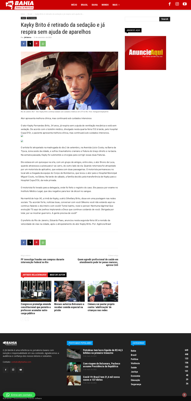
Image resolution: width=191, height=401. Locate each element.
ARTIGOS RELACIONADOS (34, 274)
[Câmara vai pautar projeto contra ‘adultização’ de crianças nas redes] (103, 291)
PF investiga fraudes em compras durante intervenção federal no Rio (42, 261)
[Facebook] (169, 5)
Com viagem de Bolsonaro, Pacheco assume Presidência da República (101, 365)
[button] (19, 395)
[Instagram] (177, 5)
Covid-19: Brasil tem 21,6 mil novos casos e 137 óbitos (101, 378)
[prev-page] (22, 319)
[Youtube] (184, 5)
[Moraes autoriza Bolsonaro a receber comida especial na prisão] (69, 291)
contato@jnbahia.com (21, 362)
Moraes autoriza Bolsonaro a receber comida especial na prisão (69, 307)
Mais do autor (57, 274)
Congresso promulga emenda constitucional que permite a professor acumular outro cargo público (36, 309)
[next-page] (27, 319)
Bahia (95, 4)
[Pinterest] (36, 43)
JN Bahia (27, 37)
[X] (30, 43)
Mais (115, 4)
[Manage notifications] (184, 395)
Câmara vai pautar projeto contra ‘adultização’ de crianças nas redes (101, 307)
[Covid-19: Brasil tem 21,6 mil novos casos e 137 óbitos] (74, 380)
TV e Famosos (32, 18)
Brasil (84, 4)
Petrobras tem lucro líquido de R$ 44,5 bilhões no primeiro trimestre (103, 351)
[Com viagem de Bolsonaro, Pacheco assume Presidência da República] (74, 367)
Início (74, 4)
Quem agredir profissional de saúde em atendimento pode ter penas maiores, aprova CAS (98, 262)
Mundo (105, 4)
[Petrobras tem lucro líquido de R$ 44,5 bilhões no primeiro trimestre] (74, 354)
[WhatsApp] (43, 43)
